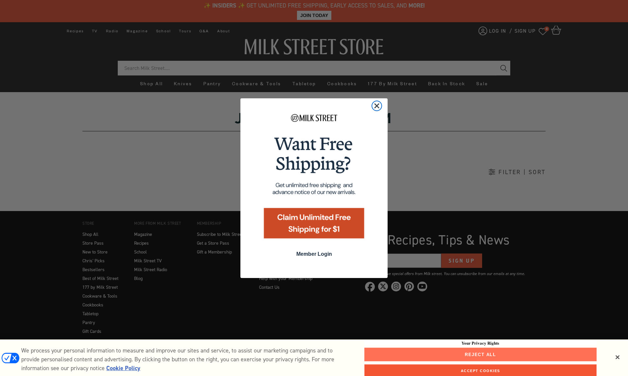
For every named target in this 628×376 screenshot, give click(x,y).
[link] (314, 178)
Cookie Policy (123, 368)
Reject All (480, 354)
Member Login (314, 254)
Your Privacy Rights (480, 342)
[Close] (617, 357)
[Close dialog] (377, 106)
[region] (314, 357)
